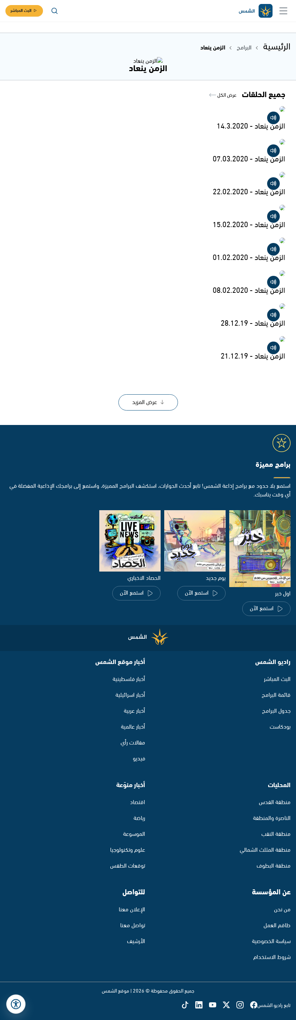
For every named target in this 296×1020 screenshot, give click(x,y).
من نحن (282, 910)
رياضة (139, 818)
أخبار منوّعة (130, 785)
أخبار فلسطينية (129, 679)
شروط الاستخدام (272, 957)
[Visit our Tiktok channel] (188, 1005)
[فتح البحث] (54, 11)
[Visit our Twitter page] (229, 1005)
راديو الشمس (273, 662)
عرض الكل (226, 95)
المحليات (279, 785)
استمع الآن (262, 608)
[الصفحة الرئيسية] (255, 11)
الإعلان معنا (132, 910)
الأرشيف (136, 941)
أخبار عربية (134, 711)
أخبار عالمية (133, 727)
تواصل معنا (132, 925)
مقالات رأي (133, 743)
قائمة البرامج (276, 695)
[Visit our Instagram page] (243, 1005)
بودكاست (280, 727)
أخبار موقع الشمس (120, 662)
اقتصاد (137, 802)
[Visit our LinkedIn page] (202, 1005)
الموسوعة (134, 834)
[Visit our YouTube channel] (216, 1005)
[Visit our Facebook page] (253, 1005)
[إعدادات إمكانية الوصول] (15, 1004)
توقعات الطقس (127, 866)
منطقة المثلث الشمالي (265, 850)
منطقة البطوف (274, 866)
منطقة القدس (275, 802)
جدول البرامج (276, 711)
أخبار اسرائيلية (130, 695)
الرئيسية (277, 46)
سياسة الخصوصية (271, 941)
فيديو (139, 759)
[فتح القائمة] (283, 11)
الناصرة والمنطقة (272, 818)
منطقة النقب (276, 834)
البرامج (244, 48)
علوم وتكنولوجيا (127, 850)
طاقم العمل (277, 925)
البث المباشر (20, 11)
